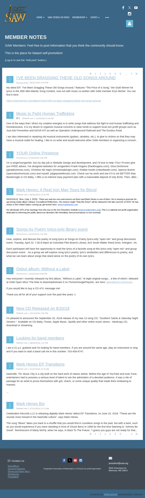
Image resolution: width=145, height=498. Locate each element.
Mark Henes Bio (30, 403)
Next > (131, 73)
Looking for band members (40, 338)
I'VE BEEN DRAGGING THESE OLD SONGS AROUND (66, 78)
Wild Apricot (110, 494)
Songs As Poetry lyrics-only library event (52, 229)
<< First (90, 73)
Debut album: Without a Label (42, 269)
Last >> (136, 73)
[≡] (107, 17)
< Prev (95, 73)
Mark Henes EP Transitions (40, 364)
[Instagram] (130, 14)
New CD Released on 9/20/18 (43, 308)
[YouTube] (136, 8)
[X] (130, 8)
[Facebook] (123, 8)
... (126, 73)
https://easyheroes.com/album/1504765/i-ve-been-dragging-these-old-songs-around (53, 100)
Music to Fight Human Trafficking (45, 113)
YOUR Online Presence (37, 153)
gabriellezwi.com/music (119, 282)
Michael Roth (22, 83)
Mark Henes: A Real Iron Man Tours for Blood (56, 190)
